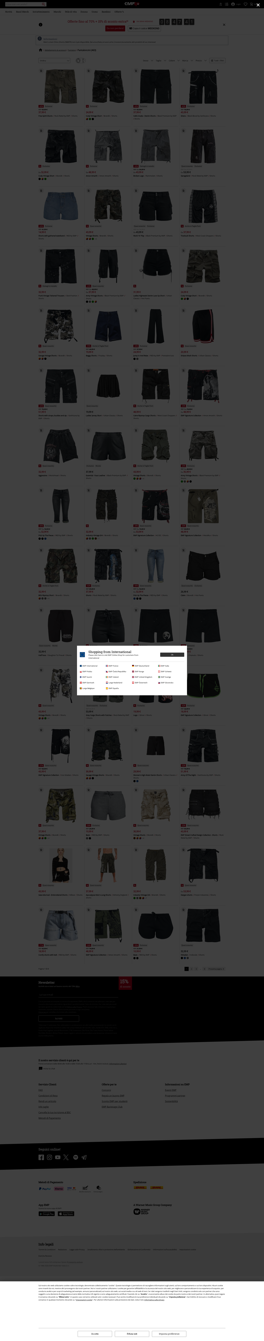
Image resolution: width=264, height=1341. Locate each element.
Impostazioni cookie (84, 1300)
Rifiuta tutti (132, 1334)
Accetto (95, 1334)
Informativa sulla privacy (154, 1300)
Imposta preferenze (169, 1333)
